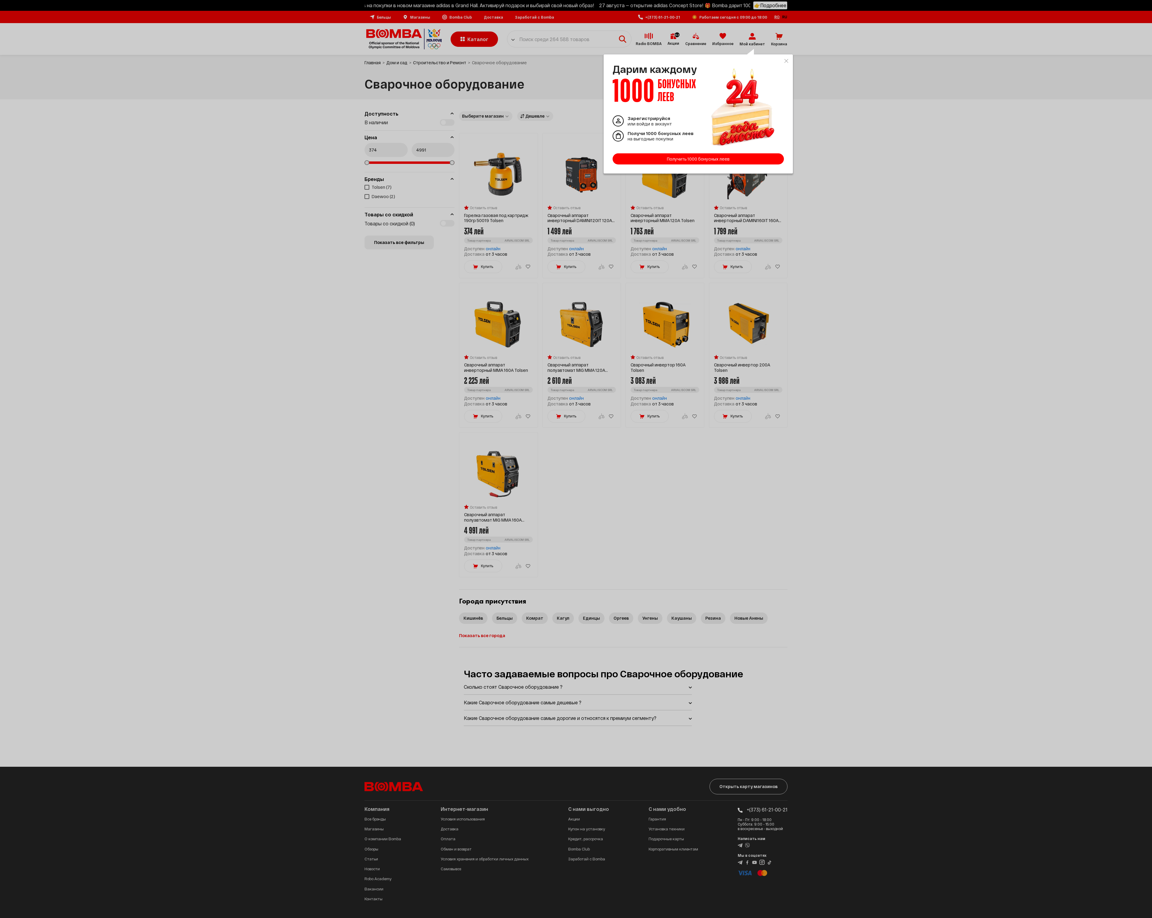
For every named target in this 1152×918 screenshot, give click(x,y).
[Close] (786, 61)
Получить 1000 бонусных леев (698, 158)
